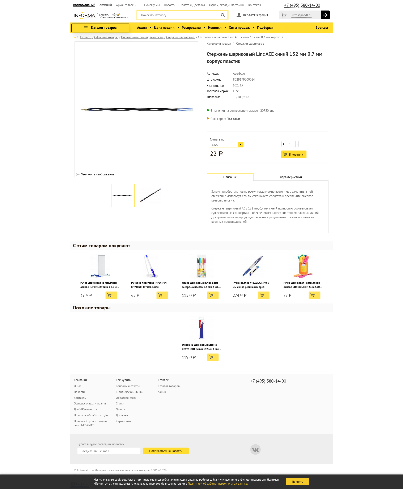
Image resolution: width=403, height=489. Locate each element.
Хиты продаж (239, 27)
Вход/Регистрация (255, 15)
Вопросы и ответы (128, 386)
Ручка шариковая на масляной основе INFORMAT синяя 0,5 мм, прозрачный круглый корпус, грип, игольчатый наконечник (99, 285)
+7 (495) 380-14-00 (302, 5)
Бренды (321, 27)
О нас (77, 386)
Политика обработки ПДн (91, 415)
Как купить (123, 380)
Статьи (120, 403)
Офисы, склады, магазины (226, 5)
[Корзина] (283, 15)
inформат (101, 16)
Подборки (265, 27)
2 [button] (138, 180)
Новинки (214, 27)
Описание (230, 177)
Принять (297, 482)
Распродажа (191, 27)
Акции (142, 27)
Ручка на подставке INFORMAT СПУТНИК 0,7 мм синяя (149, 285)
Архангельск (124, 5)
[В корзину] (325, 15)
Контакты (254, 5)
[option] (136, 110)
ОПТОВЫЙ (105, 5)
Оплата (120, 409)
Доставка (122, 415)
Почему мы (152, 5)
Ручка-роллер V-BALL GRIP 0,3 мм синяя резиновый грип (251, 285)
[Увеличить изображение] (137, 109)
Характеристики (291, 177)
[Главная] (75, 37)
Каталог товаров (169, 386)
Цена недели (164, 27)
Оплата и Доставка (192, 5)
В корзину (296, 154)
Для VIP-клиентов (85, 409)
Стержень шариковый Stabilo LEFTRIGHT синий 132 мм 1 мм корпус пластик (200, 347)
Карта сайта (124, 421)
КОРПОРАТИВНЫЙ (84, 5)
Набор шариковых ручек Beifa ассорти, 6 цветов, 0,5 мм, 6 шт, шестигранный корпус (200, 285)
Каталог (163, 380)
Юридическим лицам (130, 392)
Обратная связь (126, 398)
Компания (80, 380)
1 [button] (132, 180)
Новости (169, 5)
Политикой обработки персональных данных (218, 483)
